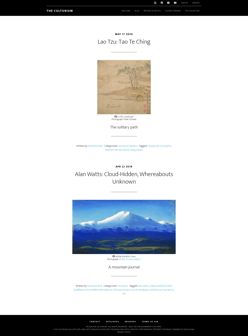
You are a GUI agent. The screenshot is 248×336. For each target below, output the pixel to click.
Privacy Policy (124, 332)
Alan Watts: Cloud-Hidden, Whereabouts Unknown (124, 178)
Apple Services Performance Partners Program (147, 329)
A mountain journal (124, 267)
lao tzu (159, 146)
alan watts (143, 286)
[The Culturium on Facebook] (168, 3)
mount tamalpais (139, 290)
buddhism (79, 290)
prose (163, 290)
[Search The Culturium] (155, 3)
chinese (151, 146)
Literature (123, 146)
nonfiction (154, 290)
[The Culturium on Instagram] (162, 3)
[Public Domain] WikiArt (130, 259)
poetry (167, 146)
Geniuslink (189, 329)
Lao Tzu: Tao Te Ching (124, 42)
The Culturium (60, 10)
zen (124, 293)
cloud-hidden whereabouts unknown (103, 290)
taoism (139, 150)
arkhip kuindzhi (157, 286)
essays (126, 290)
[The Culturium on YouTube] (175, 3)
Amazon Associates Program (105, 329)
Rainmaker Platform (151, 326)
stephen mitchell (113, 150)
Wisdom (133, 146)
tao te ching (129, 150)
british (168, 286)
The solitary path (124, 127)
